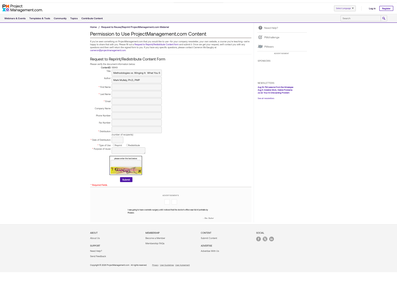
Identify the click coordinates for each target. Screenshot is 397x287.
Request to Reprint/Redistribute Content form (156, 44)
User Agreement (182, 265)
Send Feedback (98, 256)
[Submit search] (384, 18)
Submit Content (209, 238)
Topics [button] (74, 18)
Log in (372, 8)
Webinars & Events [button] (15, 18)
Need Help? (96, 250)
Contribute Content (92, 18)
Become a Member (155, 238)
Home (93, 26)
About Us (95, 238)
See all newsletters (266, 98)
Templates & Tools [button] (39, 18)
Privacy (155, 265)
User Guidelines (167, 265)
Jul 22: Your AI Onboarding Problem (273, 92)
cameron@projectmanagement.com (108, 50)
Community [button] (60, 18)
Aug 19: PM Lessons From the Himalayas (275, 87)
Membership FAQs (154, 243)
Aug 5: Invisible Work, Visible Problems (275, 90)
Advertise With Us (210, 250)
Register (386, 8)
